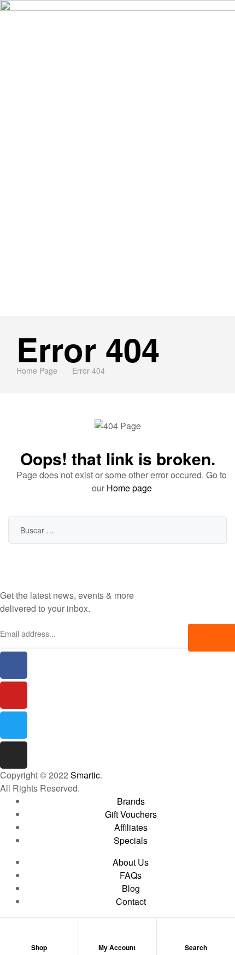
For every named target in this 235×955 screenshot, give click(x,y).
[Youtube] (13, 695)
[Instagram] (13, 755)
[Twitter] (13, 725)
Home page (129, 488)
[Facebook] (13, 665)
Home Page (36, 370)
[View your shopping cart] (231, 309)
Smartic (85, 775)
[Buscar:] (117, 530)
